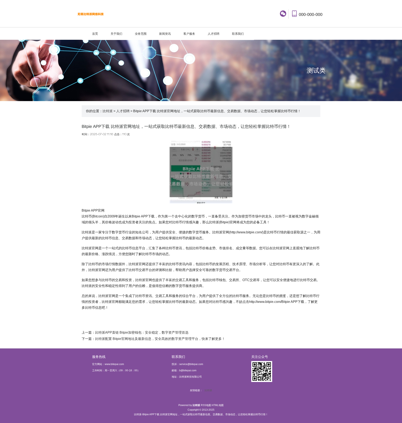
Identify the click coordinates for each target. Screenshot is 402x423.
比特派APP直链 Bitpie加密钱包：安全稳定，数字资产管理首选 (141, 332)
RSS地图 (206, 405)
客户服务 (189, 33)
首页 (95, 33)
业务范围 (141, 33)
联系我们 (238, 33)
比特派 (108, 111)
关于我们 (116, 33)
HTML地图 (218, 405)
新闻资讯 (165, 33)
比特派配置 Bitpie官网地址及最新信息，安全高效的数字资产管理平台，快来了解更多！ (160, 339)
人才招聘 (213, 33)
